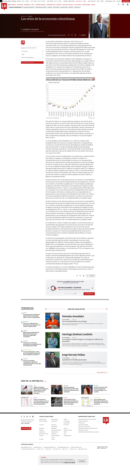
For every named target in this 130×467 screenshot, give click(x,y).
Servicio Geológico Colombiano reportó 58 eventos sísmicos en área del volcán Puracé (32, 363)
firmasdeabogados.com (63, 447)
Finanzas (41, 430)
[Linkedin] (75, 35)
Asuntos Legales (43, 421)
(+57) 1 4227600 (25, 423)
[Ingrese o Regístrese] (128, 4)
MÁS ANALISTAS (101, 372)
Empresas (41, 428)
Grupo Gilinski (64, 7)
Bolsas (35, 397)
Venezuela (77, 7)
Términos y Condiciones (84, 426)
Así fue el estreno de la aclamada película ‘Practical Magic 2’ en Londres (101, 390)
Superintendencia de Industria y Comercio (88, 431)
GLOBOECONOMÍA (40, 4)
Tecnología (97, 397)
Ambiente (25, 358)
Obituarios (53, 433)
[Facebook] (22, 416)
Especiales (54, 428)
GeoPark (71, 7)
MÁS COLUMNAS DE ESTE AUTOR (56, 35)
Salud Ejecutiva (67, 435)
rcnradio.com (48, 449)
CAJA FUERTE (78, 4)
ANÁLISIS (58, 4)
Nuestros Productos (83, 421)
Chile (35, 385)
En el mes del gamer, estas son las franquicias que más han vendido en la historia (31, 353)
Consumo (41, 424)
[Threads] (33, 416)
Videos (53, 439)
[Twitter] (72, 35)
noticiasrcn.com (57, 449)
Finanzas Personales (56, 430)
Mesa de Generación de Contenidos (87, 419)
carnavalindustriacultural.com (28, 449)
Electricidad (56, 7)
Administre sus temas (28, 62)
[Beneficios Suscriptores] (123, 4)
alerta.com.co (73, 449)
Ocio (65, 433)
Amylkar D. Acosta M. (30, 29)
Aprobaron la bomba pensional (74, 360)
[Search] (119, 4)
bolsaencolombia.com (76, 447)
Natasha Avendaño (73, 316)
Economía (66, 424)
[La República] (4, 6)
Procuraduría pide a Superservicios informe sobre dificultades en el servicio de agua (71, 402)
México (25, 312)
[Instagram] (30, 416)
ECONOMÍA (20, 4)
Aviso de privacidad (83, 424)
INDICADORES (86, 4)
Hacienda (25, 341)
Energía (50, 7)
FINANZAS (13, 4)
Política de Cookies (69, 462)
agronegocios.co (38, 447)
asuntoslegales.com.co (26, 447)
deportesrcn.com (82, 449)
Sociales (96, 385)
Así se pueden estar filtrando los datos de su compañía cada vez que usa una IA (101, 402)
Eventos (66, 428)
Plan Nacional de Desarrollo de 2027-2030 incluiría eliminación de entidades (71, 390)
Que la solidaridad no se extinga (74, 321)
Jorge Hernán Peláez (73, 354)
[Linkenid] (28, 416)
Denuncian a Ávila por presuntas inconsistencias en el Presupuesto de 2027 (32, 344)
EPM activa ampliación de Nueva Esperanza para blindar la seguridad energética (31, 334)
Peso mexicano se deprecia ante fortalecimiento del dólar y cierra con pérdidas (31, 316)
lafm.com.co (65, 449)
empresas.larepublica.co (50, 447)
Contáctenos (81, 422)
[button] (48, 288)
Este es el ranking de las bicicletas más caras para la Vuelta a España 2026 (31, 325)
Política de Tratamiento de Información (87, 428)
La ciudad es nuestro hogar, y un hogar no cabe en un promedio (82, 340)
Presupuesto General (29, 7)
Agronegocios (42, 419)
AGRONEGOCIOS (50, 4)
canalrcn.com (40, 449)
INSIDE (93, 4)
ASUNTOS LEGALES (68, 4)
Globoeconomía (68, 430)
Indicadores (42, 431)
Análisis (65, 419)
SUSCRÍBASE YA (89, 293)
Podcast (41, 435)
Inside (65, 431)
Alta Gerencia (54, 419)
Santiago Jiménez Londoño (77, 334)
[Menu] (9, 5)
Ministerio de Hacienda (41, 7)
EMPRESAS (27, 4)
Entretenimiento (27, 349)
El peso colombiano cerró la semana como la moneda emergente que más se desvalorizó (41, 402)
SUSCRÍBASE (125, 1)
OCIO (32, 4)
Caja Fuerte (54, 421)
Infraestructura (54, 431)
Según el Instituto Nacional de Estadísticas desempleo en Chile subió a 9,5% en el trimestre (41, 390)
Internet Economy (43, 433)
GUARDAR (83, 35)
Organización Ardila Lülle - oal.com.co (102, 447)
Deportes (25, 321)
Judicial (65, 397)
